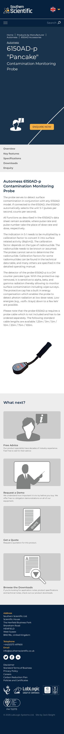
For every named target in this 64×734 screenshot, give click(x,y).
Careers (7, 674)
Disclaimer (8, 665)
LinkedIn (18, 657)
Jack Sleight (49, 715)
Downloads (10, 163)
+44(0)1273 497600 (13, 644)
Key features (11, 153)
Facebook (12, 657)
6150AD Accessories (31, 37)
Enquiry (8, 167)
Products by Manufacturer (30, 35)
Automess (12, 37)
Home (10, 35)
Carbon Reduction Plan (15, 677)
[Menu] (32, 22)
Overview (9, 148)
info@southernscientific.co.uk (18, 651)
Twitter (5, 657)
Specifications (12, 158)
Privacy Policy (10, 671)
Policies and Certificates (15, 680)
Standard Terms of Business (17, 668)
